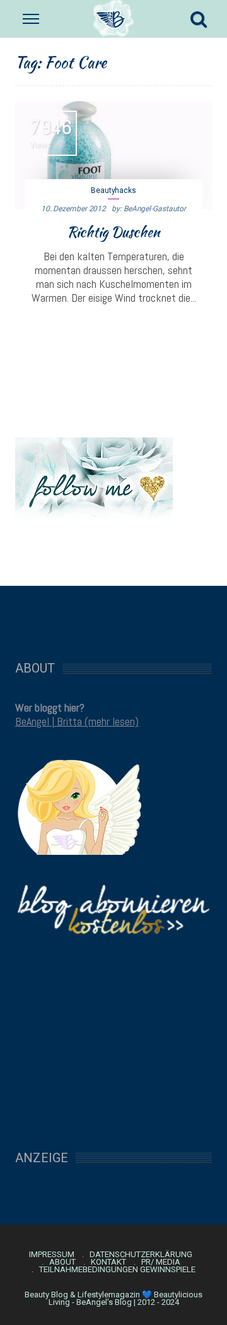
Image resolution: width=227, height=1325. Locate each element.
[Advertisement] (113, 616)
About (62, 1262)
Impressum (51, 1254)
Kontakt (108, 1262)
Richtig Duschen (113, 232)
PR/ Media (160, 1262)
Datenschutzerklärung (141, 1254)
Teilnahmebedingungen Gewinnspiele (117, 1269)
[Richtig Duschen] (113, 155)
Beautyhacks (113, 190)
